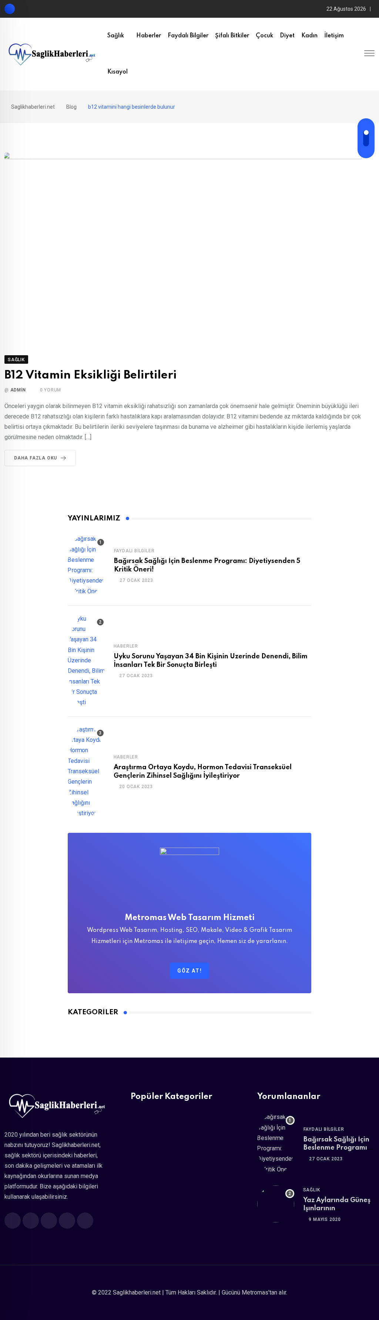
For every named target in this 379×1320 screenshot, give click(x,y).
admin (18, 390)
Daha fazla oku (35, 458)
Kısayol (117, 72)
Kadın (309, 36)
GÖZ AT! (189, 971)
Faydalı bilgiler (188, 36)
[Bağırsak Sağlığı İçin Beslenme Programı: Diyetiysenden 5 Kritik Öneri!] (86, 565)
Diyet (287, 36)
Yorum (50, 390)
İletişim (334, 36)
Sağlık (115, 36)
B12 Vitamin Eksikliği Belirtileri (90, 375)
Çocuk (264, 36)
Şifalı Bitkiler (232, 36)
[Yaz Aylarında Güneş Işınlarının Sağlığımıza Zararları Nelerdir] (275, 1203)
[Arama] (356, 54)
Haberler (148, 36)
